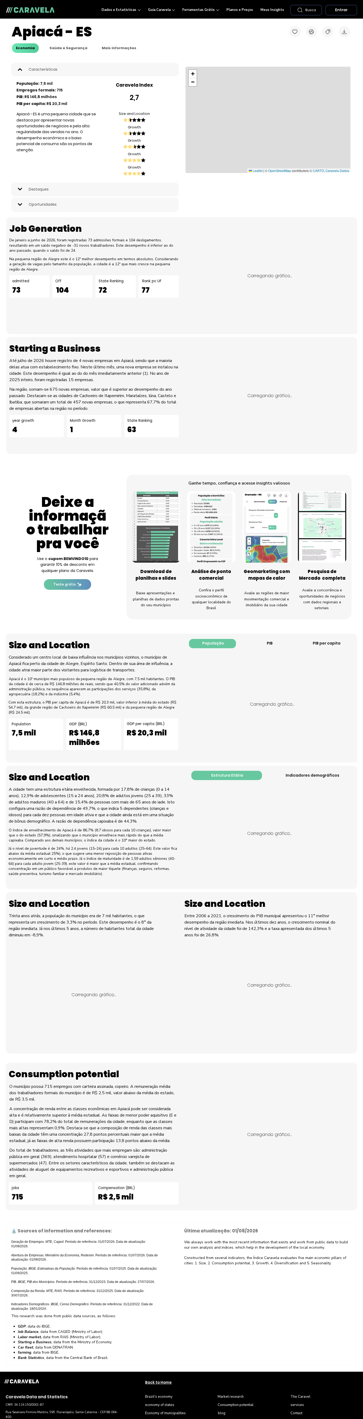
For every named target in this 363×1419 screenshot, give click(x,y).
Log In (204, 682)
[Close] (355, 8)
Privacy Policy (210, 769)
